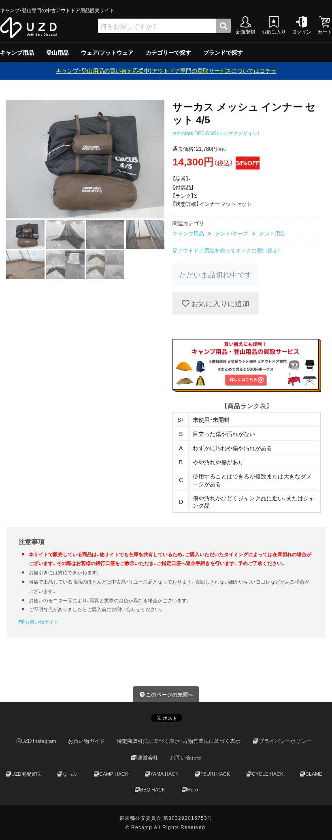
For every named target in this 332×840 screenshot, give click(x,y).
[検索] (223, 26)
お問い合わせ (186, 757)
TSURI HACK (215, 773)
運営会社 (147, 757)
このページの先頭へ (169, 694)
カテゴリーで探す (168, 52)
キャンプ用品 (17, 52)
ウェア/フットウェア (107, 52)
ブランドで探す (223, 52)
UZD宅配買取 (26, 773)
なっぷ (70, 773)
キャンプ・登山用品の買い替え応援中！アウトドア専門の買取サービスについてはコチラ (166, 70)
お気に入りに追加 (219, 303)
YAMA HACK (164, 773)
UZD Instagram (38, 741)
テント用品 (272, 233)
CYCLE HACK (267, 773)
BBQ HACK (152, 789)
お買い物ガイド (41, 621)
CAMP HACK (113, 773)
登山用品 (57, 52)
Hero (192, 789)
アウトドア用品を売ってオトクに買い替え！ (228, 250)
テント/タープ (231, 233)
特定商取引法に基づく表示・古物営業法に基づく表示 (178, 741)
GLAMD (314, 773)
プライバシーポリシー (285, 741)
